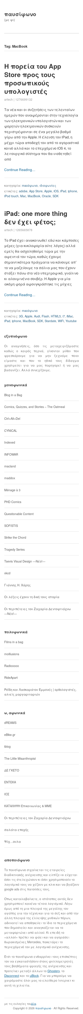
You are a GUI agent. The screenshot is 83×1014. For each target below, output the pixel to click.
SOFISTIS (11, 525)
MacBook (34, 196)
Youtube (71, 321)
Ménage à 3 (12, 490)
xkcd (7, 573)
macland (10, 466)
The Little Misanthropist (20, 758)
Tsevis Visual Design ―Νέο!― (24, 561)
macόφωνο (30, 185)
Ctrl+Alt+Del (12, 418)
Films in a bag (13, 642)
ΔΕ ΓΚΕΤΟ (11, 770)
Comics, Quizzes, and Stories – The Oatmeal (34, 407)
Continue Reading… (19, 169)
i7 (64, 316)
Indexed (9, 442)
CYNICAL (10, 430)
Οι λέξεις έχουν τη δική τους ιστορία (31, 597)
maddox (9, 478)
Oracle (46, 196)
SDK (56, 196)
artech (8, 99)
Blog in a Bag (13, 395)
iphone (72, 191)
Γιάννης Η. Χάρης (17, 585)
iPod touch (11, 196)
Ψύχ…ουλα (12, 841)
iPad (63, 191)
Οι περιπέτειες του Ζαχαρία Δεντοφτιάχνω (37, 818)
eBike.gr (9, 734)
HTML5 (56, 316)
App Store (36, 191)
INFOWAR (11, 454)
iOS (56, 191)
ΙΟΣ (6, 794)
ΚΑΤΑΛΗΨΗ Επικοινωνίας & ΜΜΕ (28, 806)
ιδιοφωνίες (47, 185)
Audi (37, 316)
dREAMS (10, 722)
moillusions (11, 654)
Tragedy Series (14, 549)
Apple (48, 191)
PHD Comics (12, 502)
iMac (70, 316)
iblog (7, 746)
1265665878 (23, 230)
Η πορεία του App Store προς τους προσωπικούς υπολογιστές (32, 78)
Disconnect (11, 975)
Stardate (50, 321)
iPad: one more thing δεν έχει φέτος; (35, 217)
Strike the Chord (15, 537)
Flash (45, 316)
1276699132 (23, 99)
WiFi (61, 321)
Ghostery (53, 971)
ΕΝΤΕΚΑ (10, 782)
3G (21, 316)
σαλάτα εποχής (16, 830)
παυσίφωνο (20, 14)
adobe (23, 191)
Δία (33, 1004)
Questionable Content (19, 514)
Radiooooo (11, 666)
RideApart (11, 677)
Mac (23, 196)
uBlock (34, 975)
